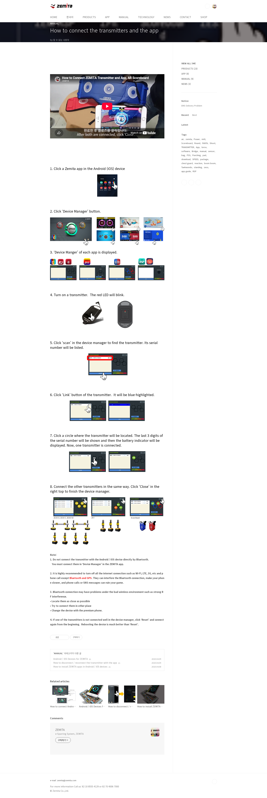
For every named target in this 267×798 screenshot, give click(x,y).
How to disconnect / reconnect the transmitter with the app (85, 662)
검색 (207, 6)
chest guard (187, 163)
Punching (196, 155)
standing (198, 167)
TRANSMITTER (187, 147)
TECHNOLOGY (146, 17)
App (198, 147)
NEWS (167, 17)
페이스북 (184, 182)
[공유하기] (62, 637)
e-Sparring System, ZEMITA (69, 733)
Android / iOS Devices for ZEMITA (70, 658)
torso (204, 147)
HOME (53, 17)
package (204, 159)
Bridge (195, 151)
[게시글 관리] (66, 637)
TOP (214, 781)
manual (203, 151)
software (185, 151)
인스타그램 (191, 182)
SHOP (203, 17)
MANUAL (124, 17)
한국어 (69, 17)
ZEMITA (60, 729)
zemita (189, 139)
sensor (211, 151)
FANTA (205, 143)
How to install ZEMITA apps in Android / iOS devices (80, 666)
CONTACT (185, 17)
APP (107, 17)
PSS (189, 155)
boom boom (210, 163)
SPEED (195, 159)
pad (204, 155)
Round (197, 143)
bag (183, 155)
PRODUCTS (89, 17)
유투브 (198, 182)
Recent (185, 114)
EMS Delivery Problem (191, 105)
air (182, 139)
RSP (194, 171)
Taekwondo (186, 167)
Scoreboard (187, 143)
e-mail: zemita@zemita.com (63, 780)
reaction (198, 163)
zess (206, 167)
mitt (203, 139)
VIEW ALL (188, 63)
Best (194, 114)
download (186, 159)
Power (197, 139)
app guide (186, 171)
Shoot (212, 143)
